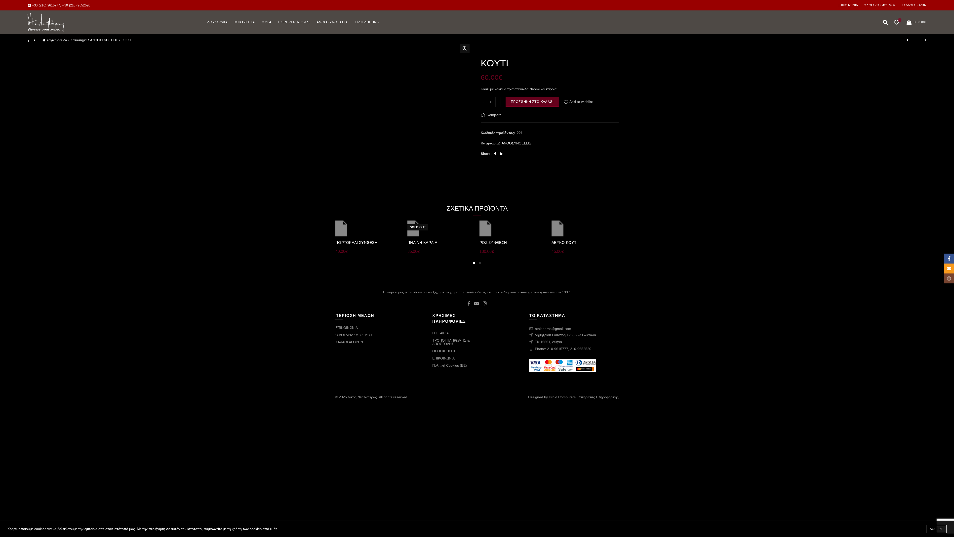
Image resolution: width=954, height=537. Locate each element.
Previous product (910, 40)
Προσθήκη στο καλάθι (532, 102)
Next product (922, 40)
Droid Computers (562, 397)
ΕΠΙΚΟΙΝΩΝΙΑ (848, 5)
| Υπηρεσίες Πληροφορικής (598, 397)
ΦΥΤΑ (266, 22)
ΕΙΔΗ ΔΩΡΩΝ (366, 22)
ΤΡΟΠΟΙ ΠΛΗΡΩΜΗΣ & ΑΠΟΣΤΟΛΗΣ (451, 342)
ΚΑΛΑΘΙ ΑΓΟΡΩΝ (914, 5)
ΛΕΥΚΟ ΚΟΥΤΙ (564, 242)
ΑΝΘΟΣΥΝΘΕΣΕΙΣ (332, 22)
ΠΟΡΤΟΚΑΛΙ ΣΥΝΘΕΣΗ (356, 242)
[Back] (31, 40)
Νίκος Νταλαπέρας (362, 397)
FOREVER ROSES (294, 22)
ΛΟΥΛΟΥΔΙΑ (217, 22)
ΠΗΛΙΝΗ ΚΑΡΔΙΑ (422, 242)
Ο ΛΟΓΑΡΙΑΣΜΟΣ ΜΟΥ (880, 5)
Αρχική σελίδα (56, 40)
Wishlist (899, 20)
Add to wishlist (581, 102)
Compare (494, 115)
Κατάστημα (79, 40)
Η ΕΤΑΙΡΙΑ (440, 333)
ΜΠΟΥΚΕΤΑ (245, 22)
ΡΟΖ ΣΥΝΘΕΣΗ (493, 242)
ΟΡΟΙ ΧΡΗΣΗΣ (444, 351)
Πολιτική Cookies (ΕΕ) (449, 365)
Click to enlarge (465, 48)
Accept (936, 529)
